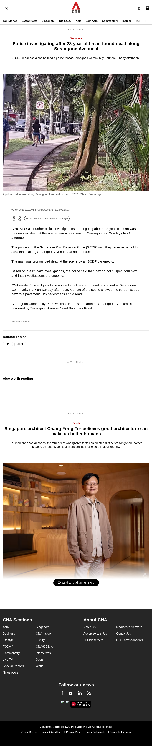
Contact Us (123, 633)
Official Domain (29, 732)
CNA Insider (44, 633)
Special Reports (13, 666)
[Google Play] (62, 703)
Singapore (48, 20)
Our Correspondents (129, 640)
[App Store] (67, 703)
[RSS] (89, 694)
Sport (39, 659)
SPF (8, 344)
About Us (89, 627)
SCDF (20, 344)
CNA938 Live (45, 646)
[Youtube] (70, 693)
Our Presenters (93, 640)
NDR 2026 (65, 20)
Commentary (110, 20)
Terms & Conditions (51, 732)
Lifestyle (8, 640)
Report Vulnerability (96, 732)
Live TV (8, 659)
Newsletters (10, 672)
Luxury (40, 640)
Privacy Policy (74, 732)
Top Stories (10, 20)
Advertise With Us (95, 633)
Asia (78, 20)
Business (9, 633)
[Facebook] (62, 694)
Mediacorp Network (129, 627)
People (76, 423)
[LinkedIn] (80, 694)
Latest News (29, 20)
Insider (126, 20)
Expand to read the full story (76, 582)
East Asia (92, 20)
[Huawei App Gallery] (80, 704)
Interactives (43, 653)
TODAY (140, 20)
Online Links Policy (120, 732)
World (40, 666)
